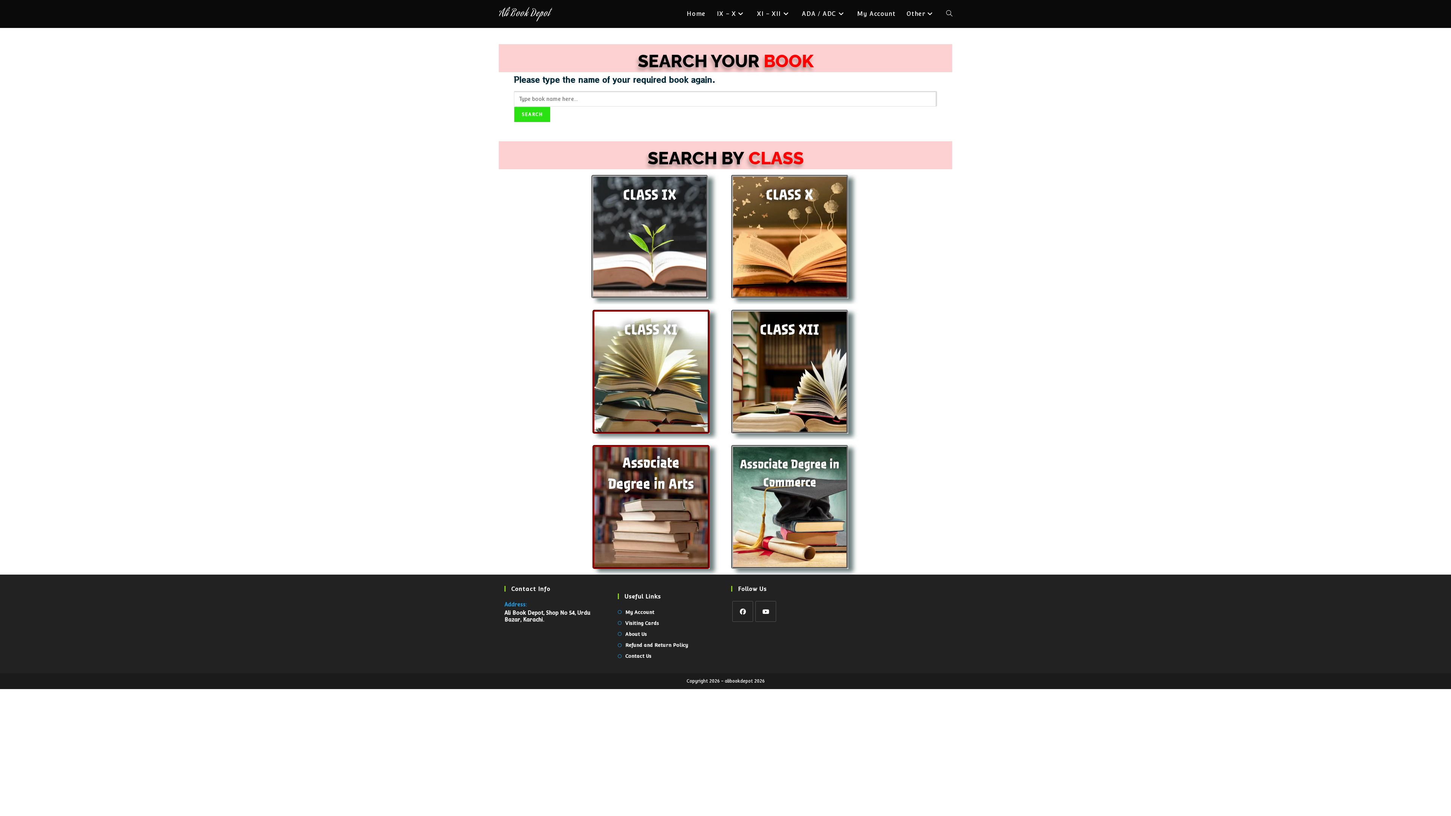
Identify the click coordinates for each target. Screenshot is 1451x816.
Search (532, 114)
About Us (636, 634)
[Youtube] (765, 611)
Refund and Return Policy (656, 645)
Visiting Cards (642, 623)
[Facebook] (742, 611)
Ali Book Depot (524, 14)
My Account (639, 612)
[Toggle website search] (949, 14)
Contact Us (638, 656)
